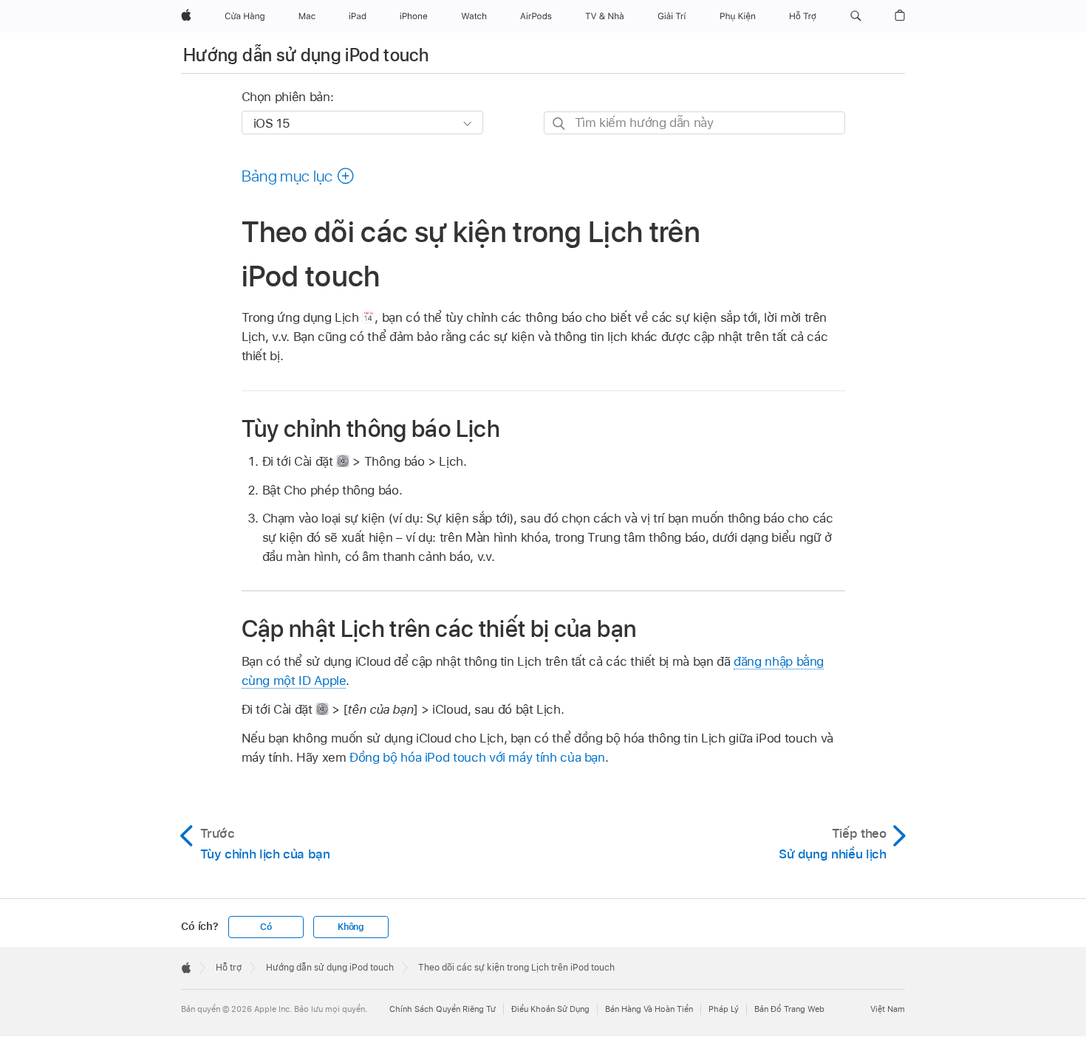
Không (351, 927)
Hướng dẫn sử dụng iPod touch (305, 55)
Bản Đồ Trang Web (789, 1009)
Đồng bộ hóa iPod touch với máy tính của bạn (477, 757)
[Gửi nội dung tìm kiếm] (559, 123)
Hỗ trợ (229, 967)
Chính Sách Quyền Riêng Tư (442, 1009)
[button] (855, 16)
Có (266, 927)
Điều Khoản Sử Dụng (550, 1009)
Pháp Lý (723, 1009)
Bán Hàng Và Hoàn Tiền (649, 1009)
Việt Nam (887, 1009)
